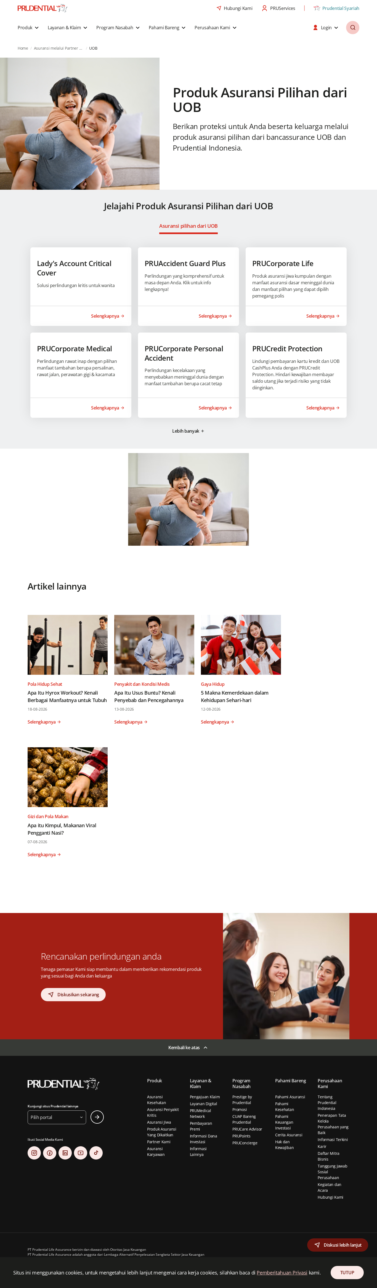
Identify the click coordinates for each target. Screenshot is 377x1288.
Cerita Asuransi (288, 1134)
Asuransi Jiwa (159, 1122)
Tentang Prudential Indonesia (327, 1102)
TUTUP (347, 1273)
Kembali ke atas (184, 1048)
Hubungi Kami (330, 1197)
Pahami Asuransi (290, 1096)
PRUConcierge (244, 1142)
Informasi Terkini (333, 1139)
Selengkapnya (105, 316)
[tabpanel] (188, 342)
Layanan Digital (203, 1103)
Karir (322, 1146)
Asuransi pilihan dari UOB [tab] (188, 226)
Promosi (239, 1109)
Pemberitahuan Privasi (282, 1272)
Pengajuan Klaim (205, 1096)
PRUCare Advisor (247, 1129)
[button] (29, 27)
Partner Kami (159, 1141)
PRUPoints (241, 1136)
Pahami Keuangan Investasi (284, 1122)
